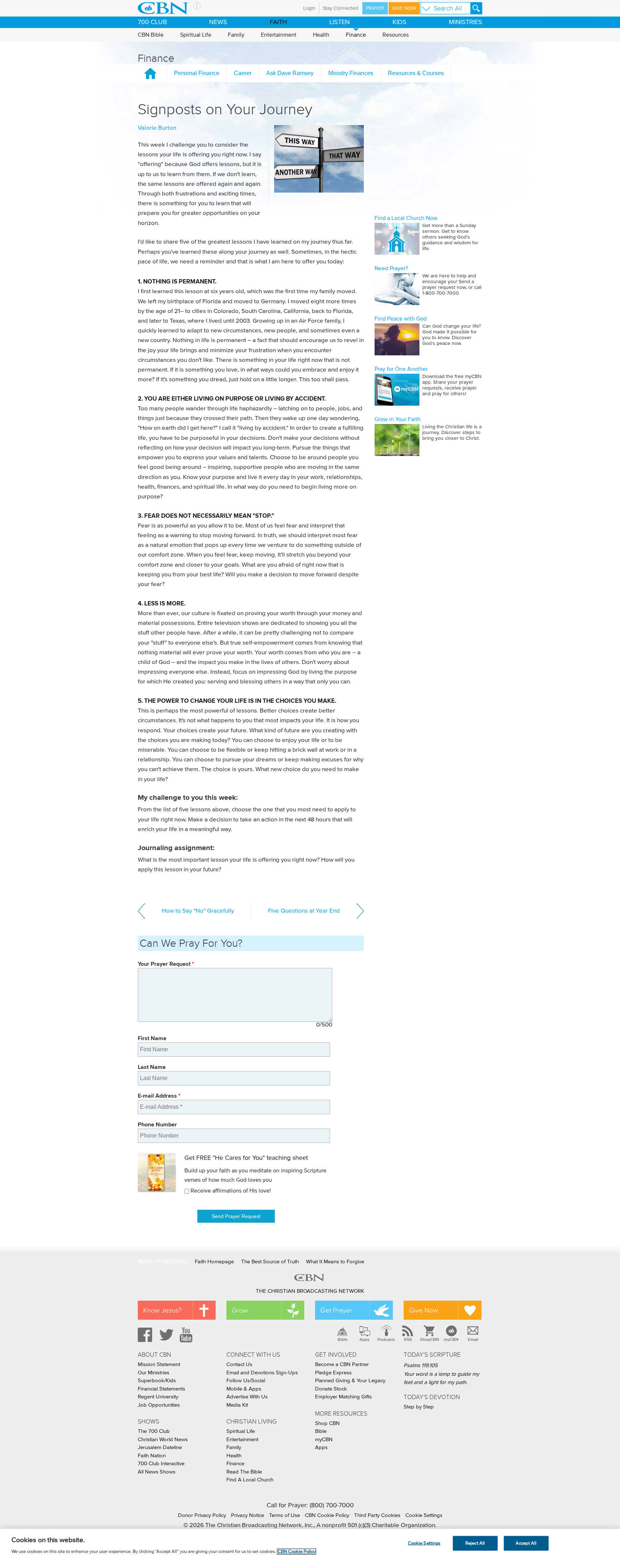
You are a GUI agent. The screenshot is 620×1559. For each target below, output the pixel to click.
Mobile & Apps (243, 1389)
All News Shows (156, 1472)
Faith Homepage (214, 1261)
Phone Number (157, 1124)
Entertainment (278, 35)
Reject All (475, 1543)
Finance (356, 35)
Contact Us (239, 1364)
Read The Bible (244, 1472)
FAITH (278, 22)
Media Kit (237, 1405)
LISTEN (339, 22)
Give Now (404, 8)
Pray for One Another (401, 369)
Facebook (144, 1334)
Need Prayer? (391, 268)
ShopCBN (429, 1339)
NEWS (218, 22)
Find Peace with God (401, 319)
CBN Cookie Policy (327, 1515)
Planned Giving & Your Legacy (350, 1380)
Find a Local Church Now (406, 218)
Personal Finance (196, 73)
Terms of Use (284, 1515)
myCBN (451, 1339)
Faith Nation (152, 1455)
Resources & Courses (416, 73)
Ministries (465, 22)
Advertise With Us (247, 1396)
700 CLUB (152, 22)
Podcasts (386, 1339)
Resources (395, 35)
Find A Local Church (249, 1479)
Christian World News (163, 1439)
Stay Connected (340, 8)
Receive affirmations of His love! (231, 1191)
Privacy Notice (247, 1515)
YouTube (187, 1334)
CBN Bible (151, 35)
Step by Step (419, 1407)
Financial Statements (161, 1389)
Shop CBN (327, 1423)
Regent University (158, 1396)
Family (236, 35)
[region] (310, 1544)
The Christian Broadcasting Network (310, 1291)
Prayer (375, 8)
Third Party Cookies (377, 1515)
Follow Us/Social (245, 1380)
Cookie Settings (423, 1515)
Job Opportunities (159, 1405)
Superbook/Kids (157, 1380)
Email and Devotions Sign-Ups (262, 1372)
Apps (365, 1339)
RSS (408, 1339)
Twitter (165, 1334)
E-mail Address (159, 1096)
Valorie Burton (157, 128)
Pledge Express (333, 1372)
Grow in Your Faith (398, 419)
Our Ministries (153, 1372)
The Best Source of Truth (270, 1261)
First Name (152, 1038)
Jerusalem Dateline (160, 1447)
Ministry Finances (350, 73)
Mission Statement (159, 1364)
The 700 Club (154, 1431)
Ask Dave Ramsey (290, 73)
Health (321, 35)
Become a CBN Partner (342, 1364)
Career (243, 73)
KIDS (400, 22)
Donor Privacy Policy (202, 1515)
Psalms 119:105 (421, 1365)
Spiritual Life (195, 35)
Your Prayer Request (166, 964)
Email (473, 1339)
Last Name (152, 1067)
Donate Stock (331, 1389)
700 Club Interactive (161, 1463)
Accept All (526, 1543)
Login (309, 8)
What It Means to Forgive (335, 1261)
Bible (343, 1339)
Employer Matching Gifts (343, 1396)
